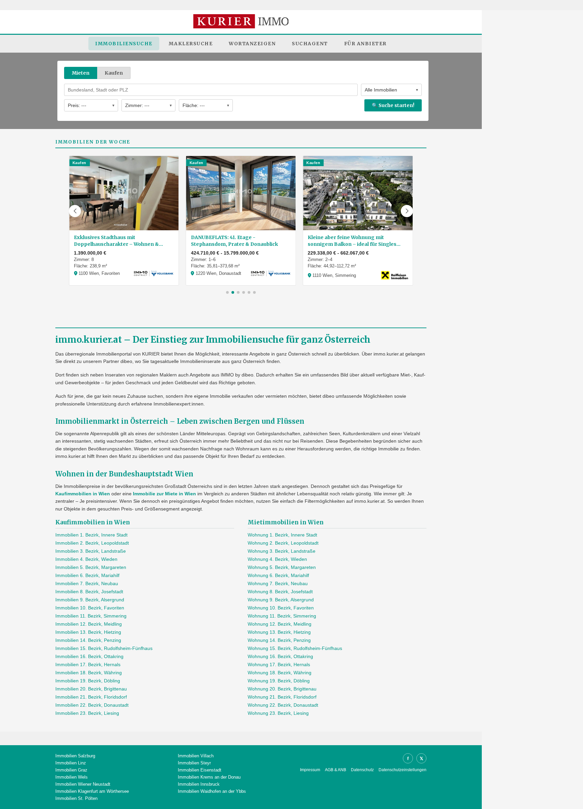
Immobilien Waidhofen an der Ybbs (212, 791)
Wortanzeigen (252, 44)
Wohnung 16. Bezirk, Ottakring (280, 656)
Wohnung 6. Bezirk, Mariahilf (278, 575)
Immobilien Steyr (194, 762)
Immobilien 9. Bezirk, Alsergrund (89, 599)
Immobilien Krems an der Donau (209, 777)
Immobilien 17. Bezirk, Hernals (87, 664)
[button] (75, 211)
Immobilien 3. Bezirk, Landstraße (90, 551)
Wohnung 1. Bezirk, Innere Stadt (282, 535)
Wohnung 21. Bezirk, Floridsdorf (282, 697)
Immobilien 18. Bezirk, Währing (88, 672)
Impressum (310, 769)
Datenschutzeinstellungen (402, 769)
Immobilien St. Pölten (76, 798)
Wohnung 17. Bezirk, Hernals (279, 664)
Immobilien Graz (71, 770)
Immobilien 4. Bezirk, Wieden (86, 559)
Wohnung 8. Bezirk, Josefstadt (280, 591)
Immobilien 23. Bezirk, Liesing (87, 713)
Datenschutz (362, 769)
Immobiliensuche (123, 44)
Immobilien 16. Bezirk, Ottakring (89, 656)
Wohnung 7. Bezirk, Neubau (278, 583)
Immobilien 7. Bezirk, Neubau (86, 583)
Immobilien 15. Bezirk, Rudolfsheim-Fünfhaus (103, 648)
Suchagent (310, 44)
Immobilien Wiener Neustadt (82, 784)
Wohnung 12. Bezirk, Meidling (279, 624)
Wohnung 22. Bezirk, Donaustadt (283, 705)
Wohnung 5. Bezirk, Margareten (282, 567)
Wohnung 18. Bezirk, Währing (279, 672)
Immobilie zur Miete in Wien (164, 493)
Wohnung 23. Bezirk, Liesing (278, 713)
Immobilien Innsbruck (199, 784)
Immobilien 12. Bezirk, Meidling (88, 624)
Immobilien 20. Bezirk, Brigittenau (91, 688)
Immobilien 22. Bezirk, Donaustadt (92, 705)
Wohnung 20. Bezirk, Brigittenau (282, 688)
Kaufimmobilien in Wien (82, 493)
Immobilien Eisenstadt (199, 770)
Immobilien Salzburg (75, 755)
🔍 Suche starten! (393, 105)
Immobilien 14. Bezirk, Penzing (88, 640)
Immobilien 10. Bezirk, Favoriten (89, 607)
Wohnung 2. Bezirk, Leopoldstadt (283, 543)
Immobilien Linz (70, 762)
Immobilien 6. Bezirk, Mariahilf (87, 575)
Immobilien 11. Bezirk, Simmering (91, 616)
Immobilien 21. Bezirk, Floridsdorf (91, 697)
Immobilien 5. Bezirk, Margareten (90, 567)
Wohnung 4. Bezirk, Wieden (277, 559)
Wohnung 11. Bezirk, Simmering (282, 616)
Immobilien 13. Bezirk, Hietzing (88, 632)
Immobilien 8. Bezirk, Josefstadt (89, 591)
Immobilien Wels (71, 777)
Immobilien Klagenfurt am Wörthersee (92, 791)
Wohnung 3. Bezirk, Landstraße (281, 551)
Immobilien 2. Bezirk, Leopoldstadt (92, 543)
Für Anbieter (365, 44)
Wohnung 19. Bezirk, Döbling (279, 680)
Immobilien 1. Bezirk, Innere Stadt (91, 535)
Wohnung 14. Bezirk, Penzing (279, 640)
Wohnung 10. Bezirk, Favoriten (281, 607)
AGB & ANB (335, 769)
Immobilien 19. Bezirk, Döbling (87, 680)
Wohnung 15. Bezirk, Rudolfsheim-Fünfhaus (295, 648)
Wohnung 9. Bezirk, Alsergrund (281, 599)
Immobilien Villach (196, 755)
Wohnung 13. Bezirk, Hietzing (279, 632)
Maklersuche (191, 44)
